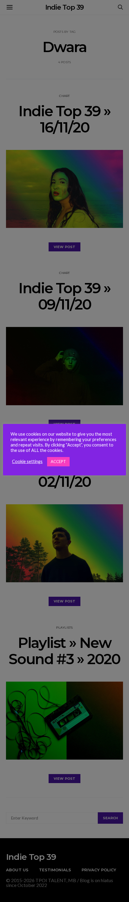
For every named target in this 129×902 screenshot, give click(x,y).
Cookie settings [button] (27, 461)
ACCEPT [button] (58, 461)
